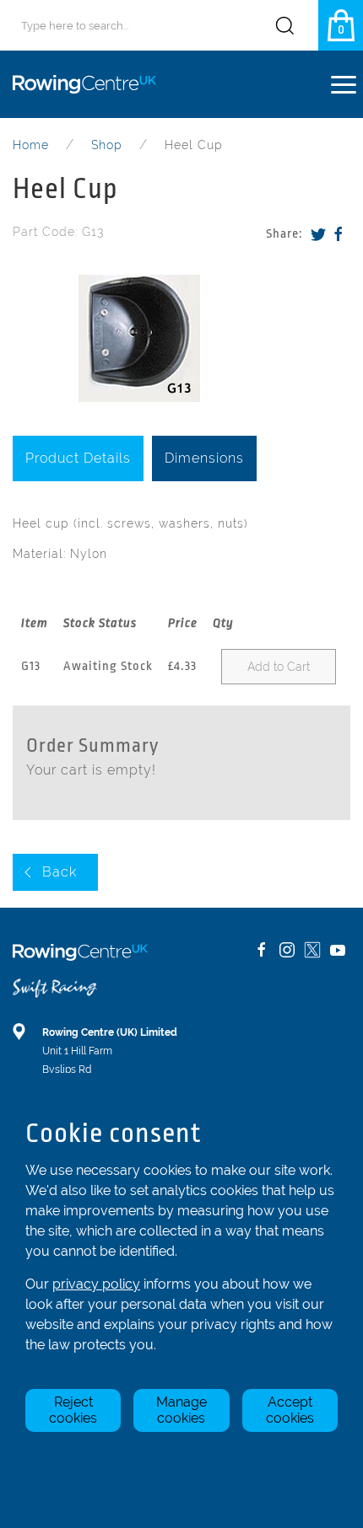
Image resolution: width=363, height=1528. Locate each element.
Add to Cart (278, 666)
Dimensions (204, 458)
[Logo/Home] (91, 84)
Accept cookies (290, 1410)
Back (59, 872)
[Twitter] (318, 234)
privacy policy (96, 1284)
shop (106, 145)
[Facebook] (338, 234)
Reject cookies (73, 1410)
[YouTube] (337, 949)
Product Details (78, 458)
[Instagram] (287, 949)
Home (31, 145)
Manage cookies (181, 1410)
